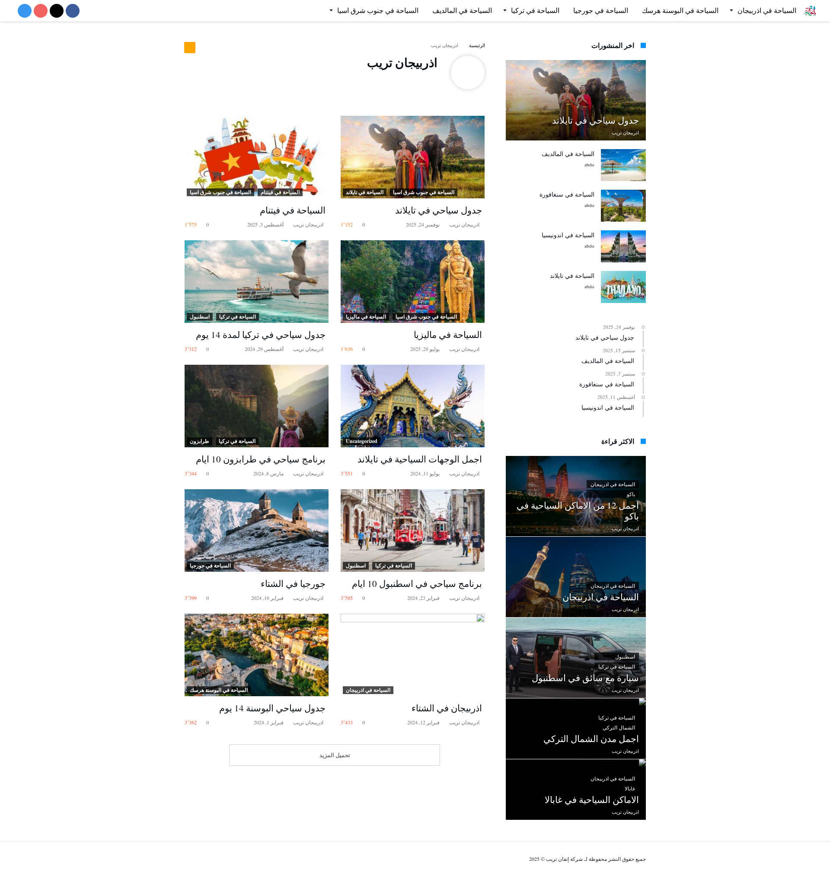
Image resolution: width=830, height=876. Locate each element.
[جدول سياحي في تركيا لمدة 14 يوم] (257, 281)
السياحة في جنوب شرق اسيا (423, 192)
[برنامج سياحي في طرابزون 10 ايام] (257, 406)
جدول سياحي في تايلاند (438, 210)
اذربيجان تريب (465, 224)
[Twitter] (57, 11)
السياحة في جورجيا (210, 565)
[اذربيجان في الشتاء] (413, 655)
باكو (631, 494)
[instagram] (25, 11)
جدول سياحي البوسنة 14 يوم (272, 708)
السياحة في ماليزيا (366, 316)
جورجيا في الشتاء (293, 583)
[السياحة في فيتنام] (257, 157)
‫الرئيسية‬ (477, 45)
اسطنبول (200, 316)
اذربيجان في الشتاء (447, 708)
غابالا (630, 788)
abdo (589, 164)
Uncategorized (361, 441)
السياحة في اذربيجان (368, 690)
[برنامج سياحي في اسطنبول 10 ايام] (413, 530)
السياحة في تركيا (237, 316)
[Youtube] (41, 11)
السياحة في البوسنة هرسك (219, 690)
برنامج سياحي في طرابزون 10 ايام (261, 459)
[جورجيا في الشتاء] (257, 530)
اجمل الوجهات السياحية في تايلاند (420, 459)
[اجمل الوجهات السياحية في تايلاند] (413, 406)
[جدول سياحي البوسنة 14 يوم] (257, 655)
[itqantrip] (810, 4)
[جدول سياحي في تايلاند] (413, 157)
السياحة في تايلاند (364, 192)
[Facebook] (73, 11)
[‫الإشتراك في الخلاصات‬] (189, 47)
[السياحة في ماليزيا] (413, 281)
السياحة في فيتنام (280, 192)
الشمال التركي (619, 727)
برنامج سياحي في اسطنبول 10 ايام (417, 583)
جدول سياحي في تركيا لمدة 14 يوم (261, 334)
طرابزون (199, 441)
